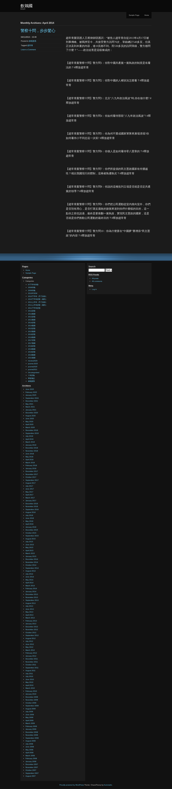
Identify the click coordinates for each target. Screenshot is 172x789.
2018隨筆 (31, 349)
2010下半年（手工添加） (37, 296)
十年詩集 (31, 375)
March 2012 (30, 650)
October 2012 (31, 632)
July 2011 (29, 673)
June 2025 (30, 389)
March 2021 (30, 407)
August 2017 (31, 483)
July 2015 (29, 542)
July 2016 (29, 515)
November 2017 (32, 474)
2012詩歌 (31, 311)
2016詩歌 (31, 334)
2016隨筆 (31, 337)
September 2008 (32, 738)
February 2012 (31, 653)
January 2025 (31, 395)
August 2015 (31, 539)
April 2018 (29, 459)
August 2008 (31, 741)
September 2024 (32, 398)
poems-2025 (33, 364)
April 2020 (29, 424)
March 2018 (30, 462)
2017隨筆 (31, 343)
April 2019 (29, 439)
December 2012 (32, 627)
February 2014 (31, 588)
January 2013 (31, 624)
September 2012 (32, 635)
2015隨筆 (31, 331)
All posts (95, 278)
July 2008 (29, 744)
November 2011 (32, 662)
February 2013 (31, 621)
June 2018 (30, 454)
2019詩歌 (31, 352)
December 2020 (32, 413)
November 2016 (32, 506)
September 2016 (32, 509)
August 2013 (31, 603)
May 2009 (29, 717)
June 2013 (30, 609)
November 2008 (32, 735)
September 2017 (32, 480)
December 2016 (32, 504)
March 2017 (30, 498)
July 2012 (29, 641)
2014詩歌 (31, 323)
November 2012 (32, 629)
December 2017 (32, 471)
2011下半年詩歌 (34, 308)
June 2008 (30, 747)
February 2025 (31, 392)
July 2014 (29, 574)
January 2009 (31, 729)
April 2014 (29, 583)
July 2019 (29, 436)
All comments (97, 281)
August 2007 (31, 776)
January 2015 (31, 556)
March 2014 (30, 586)
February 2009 (31, 726)
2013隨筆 (31, 320)
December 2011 (32, 659)
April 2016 (29, 524)
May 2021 (29, 404)
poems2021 (32, 369)
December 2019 (32, 430)
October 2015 (31, 533)
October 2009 (31, 703)
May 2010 (29, 682)
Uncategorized (33, 372)
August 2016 (31, 512)
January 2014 (31, 591)
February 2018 (31, 465)
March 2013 (30, 618)
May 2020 (29, 421)
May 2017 (29, 492)
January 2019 (31, 445)
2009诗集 (31, 290)
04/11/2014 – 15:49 (28, 37)
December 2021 (32, 401)
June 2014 (30, 577)
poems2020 (32, 367)
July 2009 (29, 711)
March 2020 (30, 427)
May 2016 (29, 521)
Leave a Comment (28, 50)
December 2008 (32, 732)
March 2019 (30, 442)
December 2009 (32, 697)
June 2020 (30, 418)
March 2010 (30, 688)
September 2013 (32, 600)
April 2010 (29, 685)
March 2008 (30, 756)
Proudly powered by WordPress (71, 785)
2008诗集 (31, 287)
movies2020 (32, 361)
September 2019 (32, 433)
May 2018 (29, 457)
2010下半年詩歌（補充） (37, 299)
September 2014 (32, 568)
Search (92, 266)
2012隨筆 (31, 314)
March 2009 (30, 723)
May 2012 (29, 647)
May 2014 (29, 580)
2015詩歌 (31, 328)
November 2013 (32, 597)
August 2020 (31, 416)
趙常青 (30, 45)
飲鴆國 (26, 6)
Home (146, 15)
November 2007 (32, 767)
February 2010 (31, 691)
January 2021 (31, 410)
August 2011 (30, 670)
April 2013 (29, 615)
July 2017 (29, 486)
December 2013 (32, 594)
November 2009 (32, 700)
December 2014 (32, 559)
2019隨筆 (31, 355)
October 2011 (31, 665)
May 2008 (29, 750)
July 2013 (29, 606)
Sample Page (134, 15)
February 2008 (31, 758)
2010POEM (32, 293)
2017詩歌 (31, 340)
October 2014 (31, 565)
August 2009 (31, 709)
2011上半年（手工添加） (37, 302)
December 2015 (32, 530)
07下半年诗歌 (33, 284)
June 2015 (30, 545)
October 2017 (31, 477)
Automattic (108, 785)
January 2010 (31, 694)
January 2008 (31, 761)
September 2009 (32, 706)
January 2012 (31, 656)
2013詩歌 (31, 317)
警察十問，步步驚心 (37, 30)
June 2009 (30, 714)
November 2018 (32, 451)
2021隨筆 (31, 358)
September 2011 (32, 668)
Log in (94, 289)
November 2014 (32, 562)
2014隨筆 (31, 326)
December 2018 (32, 448)
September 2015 (32, 536)
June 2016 (30, 518)
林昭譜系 (32, 41)
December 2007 (32, 764)
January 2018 (31, 468)
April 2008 (29, 753)
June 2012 (30, 644)
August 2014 (31, 571)
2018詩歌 (31, 346)
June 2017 (30, 489)
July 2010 (29, 676)
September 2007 (32, 773)
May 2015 (29, 547)
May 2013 (29, 612)
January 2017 (31, 500)
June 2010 (30, 679)
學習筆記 (31, 378)
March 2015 (30, 553)
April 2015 (29, 550)
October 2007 (31, 770)
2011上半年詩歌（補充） (37, 305)
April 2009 (29, 720)
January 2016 (31, 527)
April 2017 (29, 495)
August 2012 (31, 638)
